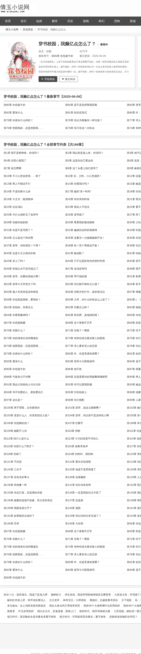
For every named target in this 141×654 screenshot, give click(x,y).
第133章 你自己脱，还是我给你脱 (23, 492)
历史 (70, 21)
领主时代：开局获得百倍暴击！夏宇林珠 (82, 616)
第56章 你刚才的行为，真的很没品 (85, 291)
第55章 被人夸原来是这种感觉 (21, 291)
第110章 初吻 (72, 430)
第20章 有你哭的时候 (77, 199)
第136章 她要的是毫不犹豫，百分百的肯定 (28, 500)
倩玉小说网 (12, 29)
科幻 (101, 21)
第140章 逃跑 (73, 508)
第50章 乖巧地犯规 (76, 276)
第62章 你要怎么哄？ (77, 307)
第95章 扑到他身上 (76, 392)
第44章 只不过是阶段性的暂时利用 (85, 260)
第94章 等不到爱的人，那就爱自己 (23, 392)
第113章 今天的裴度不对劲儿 (81, 438)
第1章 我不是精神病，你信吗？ (21, 152)
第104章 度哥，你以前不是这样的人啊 (87, 415)
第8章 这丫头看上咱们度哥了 (81, 168)
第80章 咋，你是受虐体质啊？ (82, 353)
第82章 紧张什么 (13, 112)
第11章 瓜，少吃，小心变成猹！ (83, 175)
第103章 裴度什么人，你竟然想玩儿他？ (27, 415)
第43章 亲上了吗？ (14, 260)
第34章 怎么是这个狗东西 (18, 237)
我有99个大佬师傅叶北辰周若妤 (102, 605)
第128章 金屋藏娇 (75, 477)
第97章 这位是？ (13, 399)
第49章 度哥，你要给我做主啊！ (22, 276)
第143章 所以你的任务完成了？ (83, 515)
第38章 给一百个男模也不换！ (82, 245)
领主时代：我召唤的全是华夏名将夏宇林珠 (31, 616)
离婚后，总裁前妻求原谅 (104, 600)
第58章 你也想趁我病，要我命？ (22, 299)
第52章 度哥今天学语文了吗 (20, 284)
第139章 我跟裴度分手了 (18, 508)
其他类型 (28, 29)
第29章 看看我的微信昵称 (80, 222)
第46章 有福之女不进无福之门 (21, 268)
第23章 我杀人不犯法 (77, 206)
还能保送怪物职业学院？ (123, 616)
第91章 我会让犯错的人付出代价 (22, 384)
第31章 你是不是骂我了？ (18, 230)
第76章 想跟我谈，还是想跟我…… (23, 127)
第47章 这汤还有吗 (76, 268)
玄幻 (23, 21)
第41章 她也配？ (74, 253)
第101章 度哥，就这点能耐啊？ (83, 407)
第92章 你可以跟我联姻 (78, 384)
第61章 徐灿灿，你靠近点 (18, 307)
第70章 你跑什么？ (14, 330)
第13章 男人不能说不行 (17, 183)
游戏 (86, 21)
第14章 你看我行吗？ (77, 183)
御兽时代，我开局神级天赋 (94, 611)
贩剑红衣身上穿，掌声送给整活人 (26, 600)
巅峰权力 (56, 594)
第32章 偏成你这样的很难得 (81, 230)
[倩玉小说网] (18, 7)
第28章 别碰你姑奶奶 (16, 222)
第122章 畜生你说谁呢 (78, 461)
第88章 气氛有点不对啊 (17, 376)
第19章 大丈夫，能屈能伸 (18, 199)
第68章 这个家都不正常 (78, 322)
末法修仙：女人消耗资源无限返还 (26, 605)
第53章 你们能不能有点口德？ (82, 284)
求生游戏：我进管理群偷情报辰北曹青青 (88, 594)
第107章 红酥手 (74, 423)
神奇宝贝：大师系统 (74, 600)
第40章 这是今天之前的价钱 (20, 253)
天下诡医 (126, 600)
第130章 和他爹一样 (15, 484)
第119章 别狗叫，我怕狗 (79, 453)
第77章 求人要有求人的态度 (81, 345)
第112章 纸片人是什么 (16, 438)
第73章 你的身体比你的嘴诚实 (21, 338)
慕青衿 (104, 44)
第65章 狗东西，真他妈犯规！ (82, 314)
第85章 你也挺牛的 (62, 55)
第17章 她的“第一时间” (78, 191)
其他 (133, 21)
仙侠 (39, 21)
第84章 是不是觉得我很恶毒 (81, 104)
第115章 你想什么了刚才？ (19, 446)
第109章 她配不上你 (15, 430)
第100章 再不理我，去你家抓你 (22, 407)
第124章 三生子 (13, 469)
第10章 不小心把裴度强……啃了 (22, 175)
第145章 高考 (11, 523)
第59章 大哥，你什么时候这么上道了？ (87, 299)
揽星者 (11, 611)
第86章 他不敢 (73, 369)
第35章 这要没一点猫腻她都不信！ (85, 237)
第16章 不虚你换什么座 (17, 191)
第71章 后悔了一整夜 (77, 330)
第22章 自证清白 (13, 206)
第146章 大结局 (74, 523)
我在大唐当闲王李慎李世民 (64, 605)
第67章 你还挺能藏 (14, 322)
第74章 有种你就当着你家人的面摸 (85, 338)
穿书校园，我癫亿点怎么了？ (67, 43)
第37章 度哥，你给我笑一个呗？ (22, 245)
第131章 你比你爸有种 (78, 484)
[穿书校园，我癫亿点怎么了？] (22, 62)
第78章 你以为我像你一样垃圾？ (83, 120)
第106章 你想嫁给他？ (16, 423)
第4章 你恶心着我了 (15, 160)
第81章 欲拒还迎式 (76, 112)
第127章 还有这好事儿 (16, 477)
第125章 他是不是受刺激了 (80, 469)
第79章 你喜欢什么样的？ (18, 120)
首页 (8, 21)
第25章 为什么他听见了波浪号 (21, 214)
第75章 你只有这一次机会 (80, 127)
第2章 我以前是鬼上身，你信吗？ (84, 152)
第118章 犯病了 (12, 453)
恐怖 (117, 21)
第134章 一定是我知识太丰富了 (83, 492)
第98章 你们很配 (74, 399)
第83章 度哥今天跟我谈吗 (80, 361)
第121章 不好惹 (13, 461)
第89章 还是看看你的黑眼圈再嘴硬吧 (86, 376)
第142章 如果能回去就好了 (19, 515)
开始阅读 (49, 79)
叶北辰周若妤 (26, 611)
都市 (55, 21)
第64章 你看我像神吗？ (17, 314)
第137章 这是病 (74, 500)
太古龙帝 (54, 600)
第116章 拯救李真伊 (76, 446)
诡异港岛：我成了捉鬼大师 (32, 594)
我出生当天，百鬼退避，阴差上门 (56, 611)
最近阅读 (70, 79)
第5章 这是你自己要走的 (79, 160)
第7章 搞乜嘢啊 (12, 168)
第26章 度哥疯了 (74, 214)
